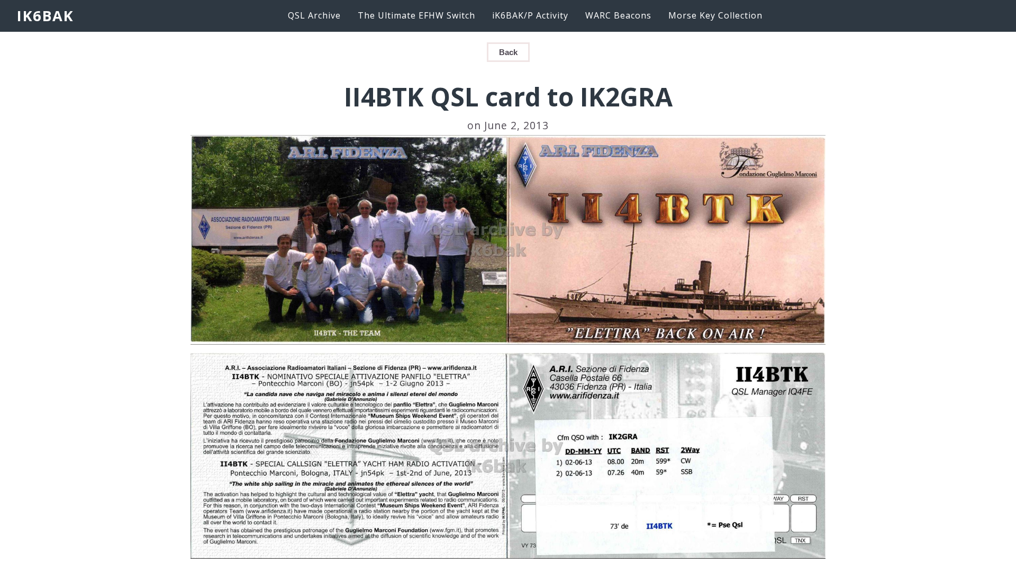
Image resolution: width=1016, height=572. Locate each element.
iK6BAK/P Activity (530, 15)
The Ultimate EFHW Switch (416, 15)
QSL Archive (314, 15)
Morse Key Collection (715, 15)
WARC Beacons (618, 15)
